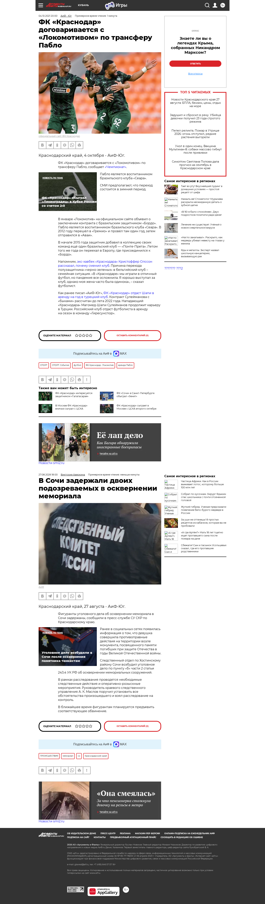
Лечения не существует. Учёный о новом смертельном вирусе (201, 226)
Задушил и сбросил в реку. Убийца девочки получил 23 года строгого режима (195, 118)
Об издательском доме (81, 833)
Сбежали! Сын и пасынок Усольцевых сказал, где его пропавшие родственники (203, 548)
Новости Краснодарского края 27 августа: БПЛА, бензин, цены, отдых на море (195, 103)
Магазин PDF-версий (147, 833)
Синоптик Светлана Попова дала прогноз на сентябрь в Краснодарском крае (195, 165)
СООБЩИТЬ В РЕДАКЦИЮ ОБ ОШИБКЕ (182, 837)
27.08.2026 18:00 (48, 474)
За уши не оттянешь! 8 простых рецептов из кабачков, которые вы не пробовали (203, 522)
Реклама (125, 833)
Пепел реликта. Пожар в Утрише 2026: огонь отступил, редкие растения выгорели (195, 134)
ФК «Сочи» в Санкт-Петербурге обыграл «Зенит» (135, 395)
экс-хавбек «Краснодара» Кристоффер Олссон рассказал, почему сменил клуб (105, 264)
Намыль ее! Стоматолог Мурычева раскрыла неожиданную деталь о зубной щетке (202, 202)
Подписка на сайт (78, 837)
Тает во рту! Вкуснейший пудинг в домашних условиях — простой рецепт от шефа (201, 189)
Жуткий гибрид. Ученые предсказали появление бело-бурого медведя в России (203, 509)
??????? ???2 (173, 268)
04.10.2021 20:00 (48, 15)
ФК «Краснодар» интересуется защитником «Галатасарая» (73, 395)
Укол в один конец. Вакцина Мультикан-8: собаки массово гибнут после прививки (195, 149)
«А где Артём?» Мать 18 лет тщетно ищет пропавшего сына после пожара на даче (202, 535)
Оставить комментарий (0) (133, 335)
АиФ (41, 586)
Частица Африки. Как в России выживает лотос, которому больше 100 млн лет (202, 484)
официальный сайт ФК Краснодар (59, 136)
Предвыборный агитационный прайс (133, 837)
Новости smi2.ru (51, 463)
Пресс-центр (107, 833)
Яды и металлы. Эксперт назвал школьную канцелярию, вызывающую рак (200, 253)
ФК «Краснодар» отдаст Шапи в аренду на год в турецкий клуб (106, 295)
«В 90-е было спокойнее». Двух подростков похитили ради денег (201, 213)
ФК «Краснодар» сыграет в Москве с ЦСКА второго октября (136, 407)
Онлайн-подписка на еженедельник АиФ (189, 833)
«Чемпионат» (115, 167)
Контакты (100, 837)
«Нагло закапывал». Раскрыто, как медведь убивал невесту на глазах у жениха (202, 240)
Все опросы (195, 74)
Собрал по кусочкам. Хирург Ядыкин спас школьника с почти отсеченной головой (203, 497)
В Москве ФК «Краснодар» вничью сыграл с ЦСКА (71, 407)
